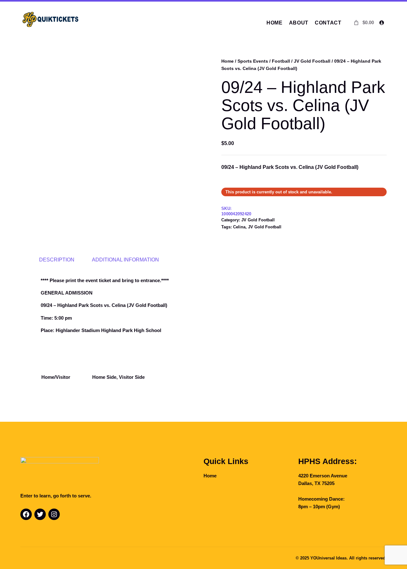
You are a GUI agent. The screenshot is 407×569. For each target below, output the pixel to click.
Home (227, 61)
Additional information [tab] (125, 259)
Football (281, 61)
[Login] (381, 22)
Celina (239, 227)
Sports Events (253, 61)
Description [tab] (56, 259)
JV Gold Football (312, 61)
